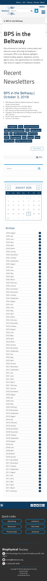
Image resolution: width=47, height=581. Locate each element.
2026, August (23, 233)
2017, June (23, 478)
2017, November (23, 463)
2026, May (23, 242)
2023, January (23, 345)
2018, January (23, 457)
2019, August (23, 416)
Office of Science (20, 133)
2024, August (23, 301)
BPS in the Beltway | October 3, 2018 (19, 95)
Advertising (12, 521)
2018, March (23, 454)
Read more (37, 148)
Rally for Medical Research (14, 130)
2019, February (23, 422)
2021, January (23, 388)
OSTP (7, 137)
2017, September (23, 469)
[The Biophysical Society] (9, 10)
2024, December (23, 289)
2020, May (23, 404)
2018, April (23, 450)
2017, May (23, 482)
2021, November (23, 367)
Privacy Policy (23, 571)
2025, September (23, 261)
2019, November (23, 410)
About (18, 2)
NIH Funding (32, 133)
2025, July (23, 267)
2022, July (23, 354)
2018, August (23, 441)
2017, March (23, 488)
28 (28, 214)
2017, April (23, 485)
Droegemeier (15, 137)
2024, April (23, 314)
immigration (12, 126)
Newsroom (12, 526)
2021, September (23, 370)
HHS (24, 137)
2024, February (23, 320)
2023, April (23, 339)
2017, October (23, 466)
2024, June (23, 307)
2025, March (23, 279)
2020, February (23, 407)
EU (11, 133)
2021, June (23, 376)
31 (28, 197)
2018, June (23, 447)
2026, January (23, 252)
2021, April (23, 379)
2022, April (23, 360)
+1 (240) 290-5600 (13, 563)
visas (21, 126)
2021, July (23, 373)
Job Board (35, 531)
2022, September (23, 351)
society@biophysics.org (14, 559)
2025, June (23, 270)
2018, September (23, 438)
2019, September (23, 413)
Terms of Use (23, 573)
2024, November (23, 292)
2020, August (23, 395)
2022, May (23, 357)
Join (24, 2)
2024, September (23, 298)
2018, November (23, 432)
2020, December (23, 391)
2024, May (23, 311)
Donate (36, 2)
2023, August (23, 329)
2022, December (23, 348)
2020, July (23, 398)
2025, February (23, 283)
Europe (30, 137)
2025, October (23, 258)
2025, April (23, 276)
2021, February (23, 385)
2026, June (23, 239)
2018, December (23, 429)
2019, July (23, 419)
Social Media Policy (23, 575)
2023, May (23, 335)
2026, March (23, 248)
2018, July (23, 444)
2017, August (23, 472)
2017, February (23, 491)
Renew (29, 2)
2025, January (23, 286)
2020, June (23, 401)
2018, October (23, 435)
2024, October (23, 295)
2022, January (23, 363)
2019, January (23, 426)
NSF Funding (9, 141)
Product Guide (12, 531)
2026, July (23, 236)
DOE (6, 133)
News (42, 2)
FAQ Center (35, 526)
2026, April (23, 245)
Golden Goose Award (23, 141)
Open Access (36, 130)
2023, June (23, 332)
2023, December (23, 323)
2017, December (23, 460)
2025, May (23, 273)
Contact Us (35, 521)
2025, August (23, 264)
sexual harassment (31, 126)
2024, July (23, 304)
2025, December (23, 255)
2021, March (23, 382)
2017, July (23, 475)
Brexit (37, 137)
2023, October (23, 326)
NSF (27, 130)
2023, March (23, 342)
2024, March (23, 317)
